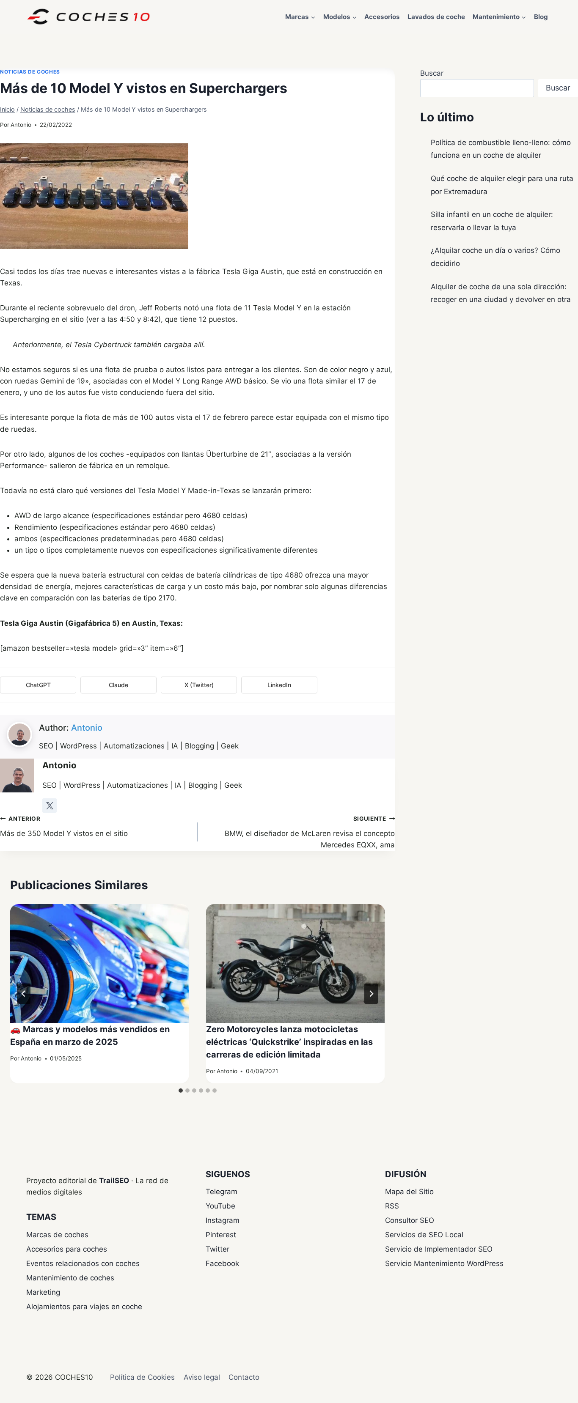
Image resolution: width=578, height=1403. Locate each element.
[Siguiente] (371, 994)
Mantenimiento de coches (70, 1278)
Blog (541, 17)
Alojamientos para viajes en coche (84, 1306)
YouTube (220, 1206)
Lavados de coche (436, 17)
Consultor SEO (409, 1220)
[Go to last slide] (23, 994)
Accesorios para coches (66, 1249)
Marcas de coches (57, 1234)
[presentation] (99, 963)
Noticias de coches (30, 72)
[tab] (181, 1090)
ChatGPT (38, 684)
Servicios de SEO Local (424, 1234)
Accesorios (382, 17)
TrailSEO (114, 1180)
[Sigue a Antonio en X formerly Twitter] (49, 805)
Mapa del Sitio (409, 1191)
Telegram (221, 1191)
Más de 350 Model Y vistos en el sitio (64, 826)
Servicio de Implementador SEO (439, 1249)
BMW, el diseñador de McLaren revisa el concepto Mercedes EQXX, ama (310, 832)
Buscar (431, 73)
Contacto (243, 1377)
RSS (392, 1206)
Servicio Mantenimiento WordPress (444, 1263)
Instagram (222, 1220)
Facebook (222, 1263)
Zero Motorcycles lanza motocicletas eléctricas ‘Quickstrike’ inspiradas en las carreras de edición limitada (289, 1042)
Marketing (43, 1292)
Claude (118, 684)
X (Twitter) (199, 684)
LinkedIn (279, 684)
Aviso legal (202, 1377)
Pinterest (221, 1234)
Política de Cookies (142, 1377)
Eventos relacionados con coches (83, 1263)
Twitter (217, 1249)
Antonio (21, 124)
